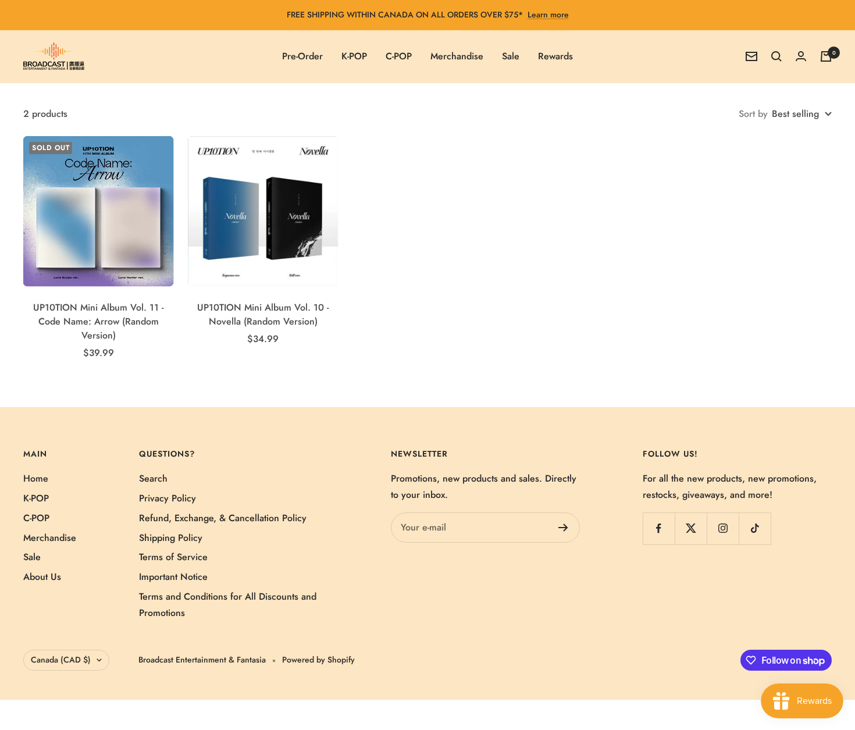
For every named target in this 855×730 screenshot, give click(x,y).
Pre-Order (302, 56)
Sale (510, 56)
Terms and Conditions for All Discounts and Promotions (227, 604)
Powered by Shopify (318, 659)
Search (153, 478)
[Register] (563, 528)
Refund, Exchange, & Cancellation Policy (223, 518)
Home (35, 478)
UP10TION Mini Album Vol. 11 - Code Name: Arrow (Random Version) (98, 321)
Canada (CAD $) (61, 659)
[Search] (776, 56)
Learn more (548, 14)
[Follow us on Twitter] (691, 528)
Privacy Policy (167, 498)
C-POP (399, 56)
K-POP (354, 56)
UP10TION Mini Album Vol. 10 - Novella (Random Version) (263, 314)
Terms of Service (173, 557)
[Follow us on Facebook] (659, 528)
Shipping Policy (170, 537)
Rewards (555, 56)
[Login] (801, 56)
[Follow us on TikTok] (755, 528)
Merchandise (456, 56)
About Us (42, 576)
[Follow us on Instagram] (723, 528)
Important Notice (173, 576)
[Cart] (826, 56)
